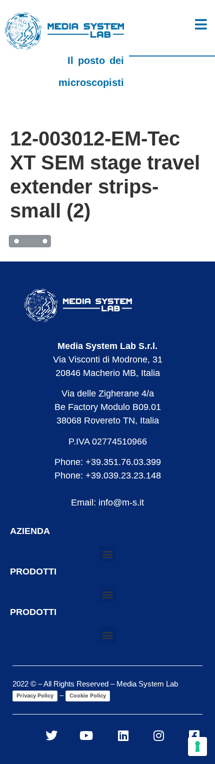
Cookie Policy (88, 695)
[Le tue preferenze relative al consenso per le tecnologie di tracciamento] (197, 746)
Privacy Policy (35, 695)
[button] (108, 554)
